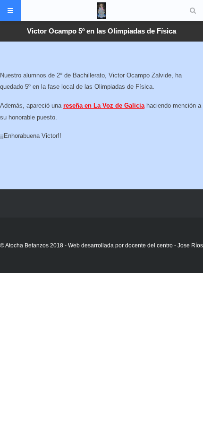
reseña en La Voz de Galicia (103, 105)
